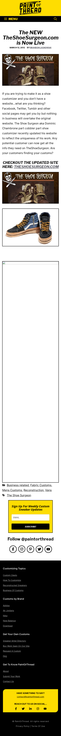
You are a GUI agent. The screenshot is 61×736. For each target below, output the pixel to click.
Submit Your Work (11, 676)
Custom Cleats (10, 575)
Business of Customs (13, 590)
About (6, 671)
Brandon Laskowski (41, 47)
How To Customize (12, 580)
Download (8, 626)
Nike (5, 615)
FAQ (5, 656)
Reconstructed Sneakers (15, 585)
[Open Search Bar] (55, 19)
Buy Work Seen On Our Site (16, 646)
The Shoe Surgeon (19, 495)
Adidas (6, 605)
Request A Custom (12, 651)
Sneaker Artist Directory (14, 641)
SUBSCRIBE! (30, 526)
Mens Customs (12, 490)
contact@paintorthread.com (30, 696)
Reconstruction (34, 490)
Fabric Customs (40, 485)
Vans (48, 490)
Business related (18, 485)
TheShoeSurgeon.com (36, 167)
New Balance (9, 620)
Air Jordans (8, 610)
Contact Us (8, 681)
